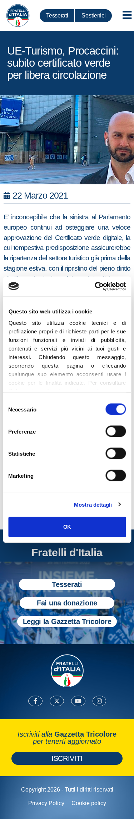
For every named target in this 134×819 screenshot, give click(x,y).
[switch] (115, 431)
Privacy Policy (46, 803)
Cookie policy (88, 803)
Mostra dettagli (93, 504)
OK (67, 527)
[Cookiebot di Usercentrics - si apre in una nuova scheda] (95, 286)
